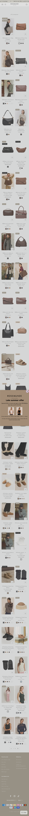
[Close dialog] (27, 391)
